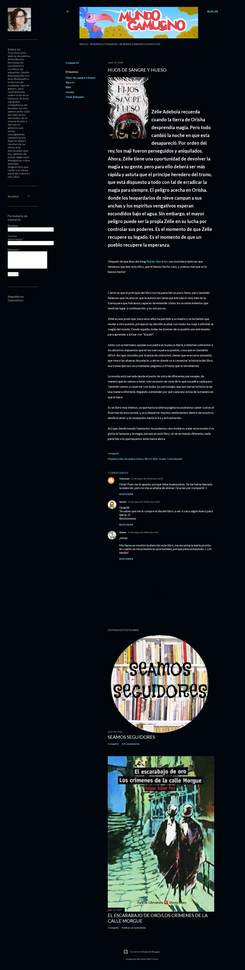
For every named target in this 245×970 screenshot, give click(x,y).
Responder (126, 494)
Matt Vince (152, 959)
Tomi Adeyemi (75, 96)
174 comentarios (131, 743)
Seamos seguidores (131, 737)
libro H (70, 82)
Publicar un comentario (134, 927)
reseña (70, 92)
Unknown (124, 478)
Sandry (123, 501)
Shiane (122, 532)
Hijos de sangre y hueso (81, 77)
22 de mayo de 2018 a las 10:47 (144, 501)
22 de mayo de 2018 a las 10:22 (147, 478)
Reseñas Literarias (104, 44)
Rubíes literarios (157, 261)
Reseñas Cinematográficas (139, 44)
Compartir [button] (72, 62)
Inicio (83, 44)
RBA (68, 87)
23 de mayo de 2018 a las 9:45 (143, 532)
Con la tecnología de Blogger (145, 951)
